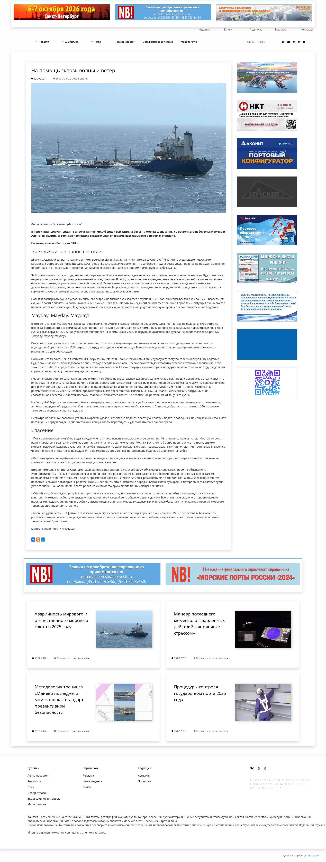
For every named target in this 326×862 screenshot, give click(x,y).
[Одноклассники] (38, 539)
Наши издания (92, 781)
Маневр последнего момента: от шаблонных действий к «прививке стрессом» (199, 623)
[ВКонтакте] (33, 539)
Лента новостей (38, 775)
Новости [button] (44, 41)
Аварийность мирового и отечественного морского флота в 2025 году (61, 620)
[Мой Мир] (43, 539)
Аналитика (34, 781)
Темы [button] (97, 41)
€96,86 (261, 42)
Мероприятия (189, 41)
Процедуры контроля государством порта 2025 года (200, 693)
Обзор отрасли (126, 41)
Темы (31, 787)
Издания (204, 29)
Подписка (256, 29)
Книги (228, 29)
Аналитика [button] (71, 41)
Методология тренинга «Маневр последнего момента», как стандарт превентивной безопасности (59, 699)
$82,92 (250, 42)
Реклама (280, 29)
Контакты (307, 29)
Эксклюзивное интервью (158, 41)
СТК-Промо (312, 855)
